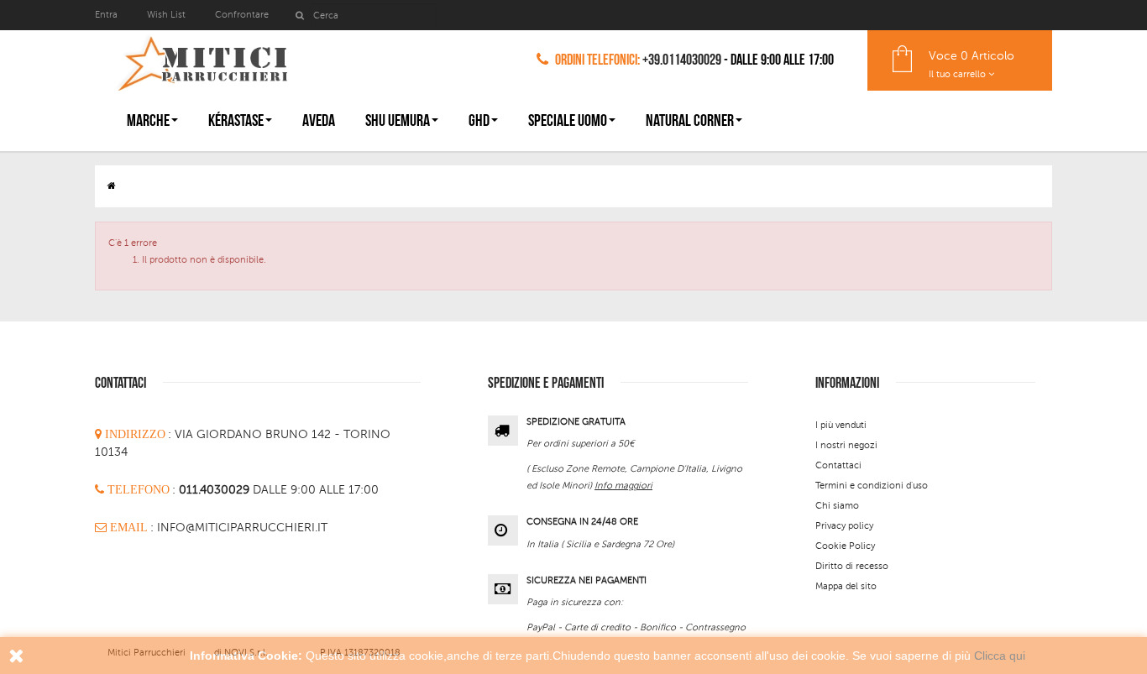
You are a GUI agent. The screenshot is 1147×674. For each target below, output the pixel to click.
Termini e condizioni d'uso (871, 485)
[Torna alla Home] (111, 185)
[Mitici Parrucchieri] (202, 60)
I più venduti (841, 425)
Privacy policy (844, 525)
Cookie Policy (845, 546)
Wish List (166, 14)
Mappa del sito (846, 586)
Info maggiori (623, 485)
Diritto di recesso (851, 566)
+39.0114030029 (681, 60)
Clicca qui (999, 655)
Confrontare (242, 14)
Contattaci (838, 465)
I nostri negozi (846, 445)
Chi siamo (837, 505)
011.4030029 (216, 489)
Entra (107, 14)
